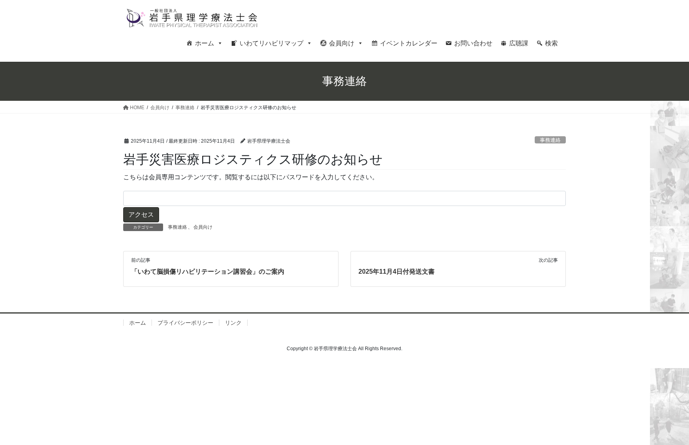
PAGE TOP (665, 425)
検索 (551, 43)
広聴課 (518, 43)
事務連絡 (550, 140)
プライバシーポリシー (185, 323)
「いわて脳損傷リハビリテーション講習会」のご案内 (207, 271)
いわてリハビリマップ (271, 43)
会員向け (341, 43)
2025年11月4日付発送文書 (396, 271)
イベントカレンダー (408, 43)
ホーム (204, 43)
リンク (233, 323)
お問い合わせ (473, 43)
